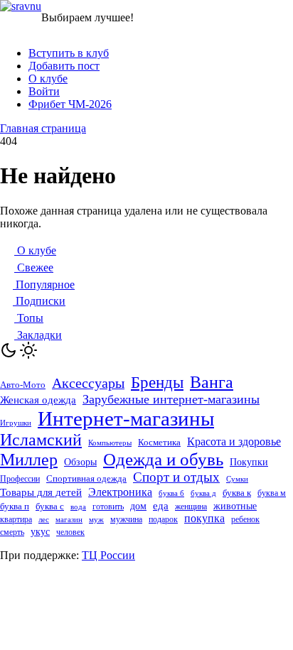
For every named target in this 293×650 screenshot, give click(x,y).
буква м (271, 493)
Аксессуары (88, 383)
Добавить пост (64, 66)
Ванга (211, 382)
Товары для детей (41, 492)
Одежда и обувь (163, 459)
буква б (171, 493)
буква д (203, 493)
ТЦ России (108, 555)
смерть (12, 532)
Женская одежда (38, 400)
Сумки (237, 479)
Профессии (20, 479)
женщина (191, 506)
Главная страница (43, 128)
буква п (14, 506)
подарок (163, 519)
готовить (108, 506)
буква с (50, 506)
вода (78, 507)
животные (235, 505)
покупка (204, 518)
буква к (237, 492)
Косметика (159, 442)
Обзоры (80, 462)
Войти (44, 91)
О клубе (48, 78)
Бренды (157, 382)
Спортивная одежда (86, 478)
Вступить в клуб (68, 53)
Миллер (29, 459)
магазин (68, 519)
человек (70, 532)
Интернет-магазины (126, 418)
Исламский (41, 439)
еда (161, 505)
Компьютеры (110, 442)
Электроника (120, 492)
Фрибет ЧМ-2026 (70, 104)
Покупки (249, 462)
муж (96, 519)
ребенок (245, 519)
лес (43, 520)
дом (138, 506)
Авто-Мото (23, 384)
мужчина (126, 519)
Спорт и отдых (176, 477)
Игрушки (15, 422)
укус (40, 531)
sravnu (26, 6)
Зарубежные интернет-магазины (171, 399)
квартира (16, 519)
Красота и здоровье (234, 441)
